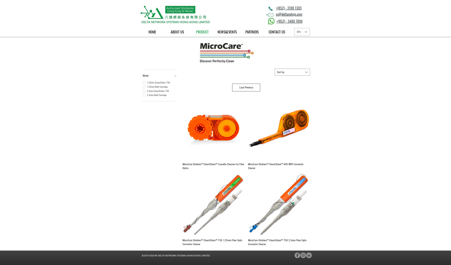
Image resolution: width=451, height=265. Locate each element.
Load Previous (246, 87)
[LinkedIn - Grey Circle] (309, 255)
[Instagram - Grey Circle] (303, 255)
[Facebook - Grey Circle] (297, 255)
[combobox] (292, 72)
